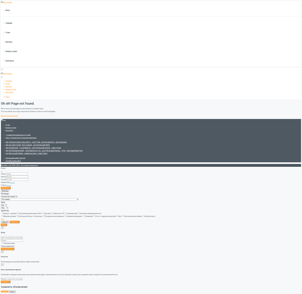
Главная (9, 23)
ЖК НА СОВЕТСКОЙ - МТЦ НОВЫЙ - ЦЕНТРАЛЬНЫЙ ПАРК (28, 145)
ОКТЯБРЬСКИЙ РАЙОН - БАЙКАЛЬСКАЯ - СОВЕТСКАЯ (26, 154)
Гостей (3, 179)
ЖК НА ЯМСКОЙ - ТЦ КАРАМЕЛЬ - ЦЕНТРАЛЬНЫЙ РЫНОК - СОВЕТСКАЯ (33, 148)
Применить (6, 188)
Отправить (5, 282)
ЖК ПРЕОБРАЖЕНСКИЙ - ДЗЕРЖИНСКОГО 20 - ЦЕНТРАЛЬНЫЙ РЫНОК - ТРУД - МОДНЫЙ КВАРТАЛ (44, 151)
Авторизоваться (7, 249)
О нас (8, 32)
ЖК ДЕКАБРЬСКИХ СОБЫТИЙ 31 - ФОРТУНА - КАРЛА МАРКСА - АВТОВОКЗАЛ (36, 142)
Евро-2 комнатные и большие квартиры (21, 138)
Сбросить (5, 222)
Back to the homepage (9, 116)
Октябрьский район (13, 161)
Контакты (10, 61)
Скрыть (12, 292)
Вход (8, 10)
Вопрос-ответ (11, 51)
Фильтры (5, 191)
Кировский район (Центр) (15, 158)
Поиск (4, 225)
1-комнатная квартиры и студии (18, 135)
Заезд (3, 174)
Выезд (3, 177)
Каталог (9, 42)
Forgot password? (7, 246)
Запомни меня (9, 243)
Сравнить (4, 292)
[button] (2, 219)
